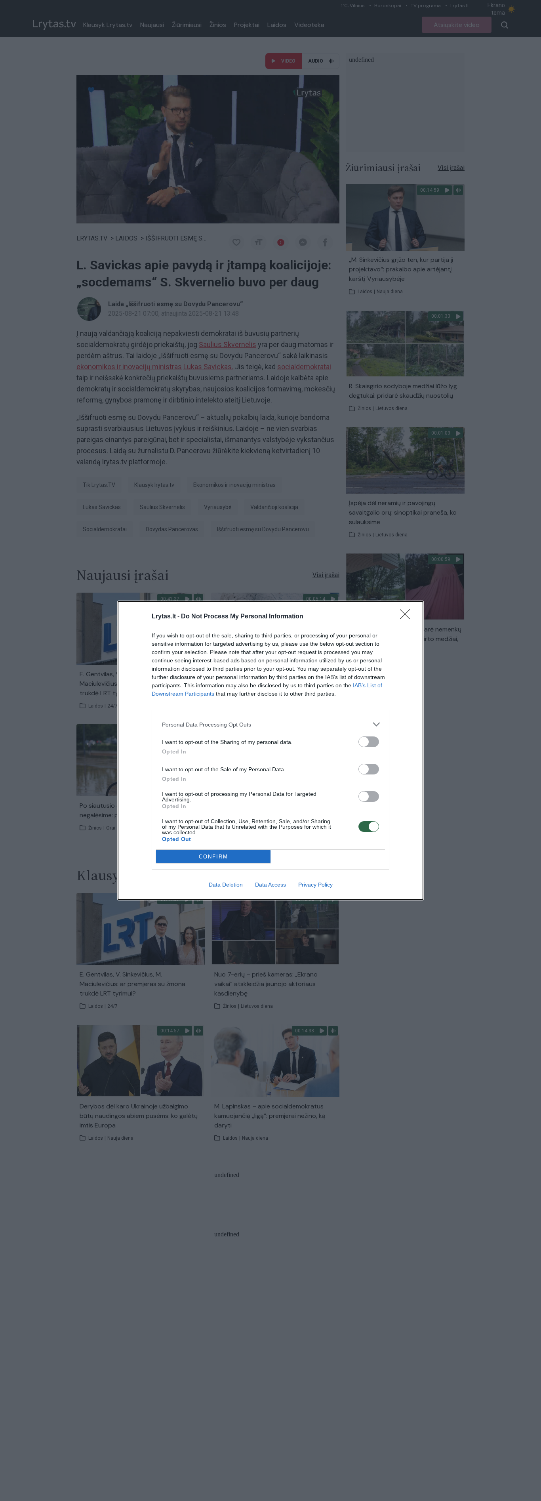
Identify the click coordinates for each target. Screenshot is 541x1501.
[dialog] (270, 750)
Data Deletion (226, 884)
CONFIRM (213, 857)
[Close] (407, 616)
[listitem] (270, 724)
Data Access (270, 884)
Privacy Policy (315, 884)
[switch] (368, 741)
